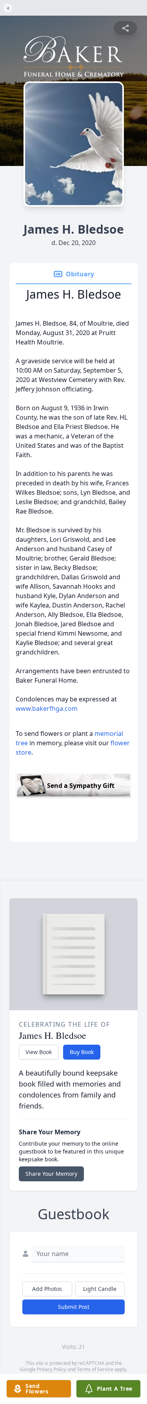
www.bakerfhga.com (47, 708)
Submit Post (73, 1306)
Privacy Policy (51, 1369)
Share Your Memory (51, 1173)
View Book (38, 1052)
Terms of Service (95, 1369)
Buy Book (82, 1052)
